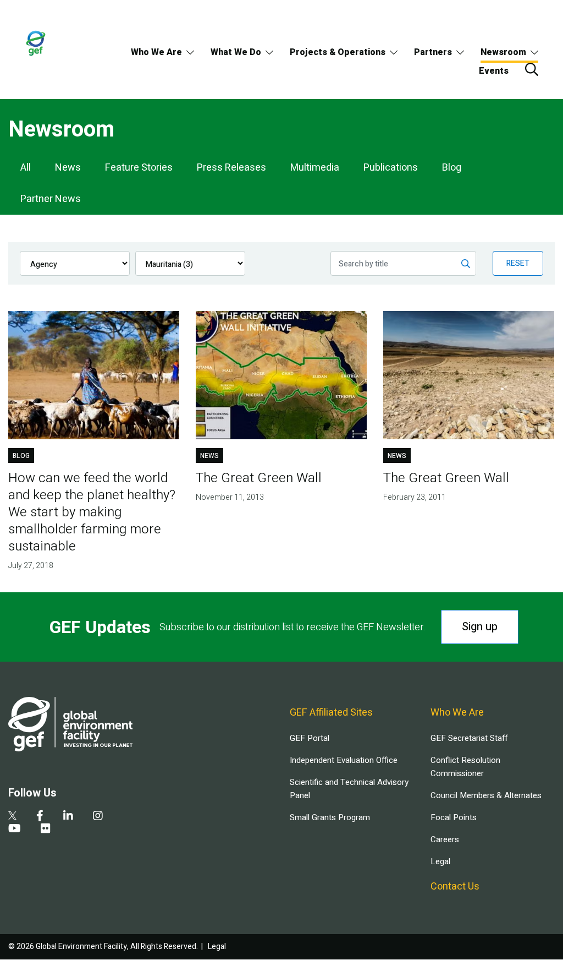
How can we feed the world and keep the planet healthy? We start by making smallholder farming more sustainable (91, 512)
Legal (440, 861)
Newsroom (503, 52)
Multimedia (314, 167)
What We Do (236, 52)
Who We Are (156, 52)
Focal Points (453, 817)
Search (531, 69)
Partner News (50, 199)
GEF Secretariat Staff (468, 738)
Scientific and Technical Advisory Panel (349, 788)
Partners (433, 52)
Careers (444, 839)
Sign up (480, 627)
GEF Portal (309, 738)
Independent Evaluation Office (344, 760)
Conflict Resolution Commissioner (465, 766)
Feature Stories (139, 167)
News (68, 167)
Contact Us (454, 886)
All (25, 167)
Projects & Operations (337, 52)
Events (494, 71)
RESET (517, 263)
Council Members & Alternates (486, 795)
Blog (451, 167)
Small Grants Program (330, 817)
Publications (390, 167)
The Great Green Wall (259, 478)
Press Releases (231, 167)
